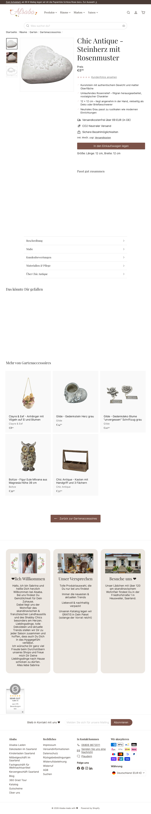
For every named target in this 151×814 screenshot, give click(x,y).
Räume (23, 32)
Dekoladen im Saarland (23, 749)
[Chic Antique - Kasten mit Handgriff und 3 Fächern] (75, 465)
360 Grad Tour (18, 780)
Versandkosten (103, 137)
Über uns (14, 792)
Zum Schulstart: (13, 2)
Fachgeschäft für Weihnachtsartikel (19, 766)
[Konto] (135, 12)
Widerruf (48, 765)
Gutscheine (16, 788)
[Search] (27, 25)
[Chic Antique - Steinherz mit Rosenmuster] (111, 188)
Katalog (13, 784)
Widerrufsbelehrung (55, 761)
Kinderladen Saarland (22, 753)
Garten (33, 32)
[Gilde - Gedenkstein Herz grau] (75, 400)
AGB (45, 770)
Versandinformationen (56, 749)
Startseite (11, 32)
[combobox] (75, 25)
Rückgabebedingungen (56, 757)
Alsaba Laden (17, 744)
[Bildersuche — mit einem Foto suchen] (124, 26)
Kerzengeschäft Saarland (24, 771)
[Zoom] (47, 65)
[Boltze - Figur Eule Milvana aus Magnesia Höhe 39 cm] (28, 465)
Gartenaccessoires (50, 32)
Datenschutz (50, 753)
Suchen (47, 774)
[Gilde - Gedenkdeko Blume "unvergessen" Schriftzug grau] (123, 401)
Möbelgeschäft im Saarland (19, 759)
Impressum (49, 744)
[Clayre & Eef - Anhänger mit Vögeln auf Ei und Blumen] (28, 401)
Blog (11, 776)
